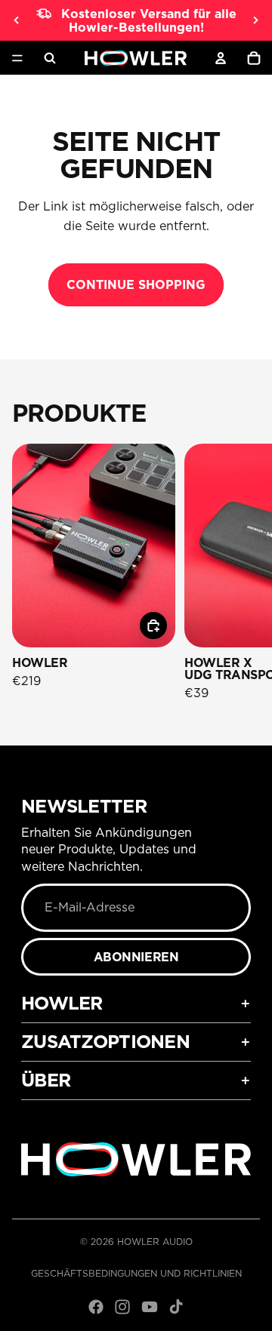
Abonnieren (136, 956)
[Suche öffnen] (49, 58)
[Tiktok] (176, 1307)
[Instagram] (122, 1307)
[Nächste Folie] (255, 20)
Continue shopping (136, 284)
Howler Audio (155, 1241)
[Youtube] (150, 1307)
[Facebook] (96, 1307)
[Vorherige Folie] (16, 20)
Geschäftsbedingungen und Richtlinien (136, 1273)
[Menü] (17, 58)
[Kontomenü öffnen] (220, 58)
